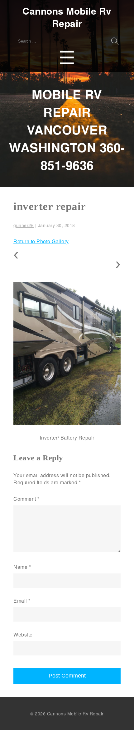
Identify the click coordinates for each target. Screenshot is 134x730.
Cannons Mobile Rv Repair (67, 17)
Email (22, 600)
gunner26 (23, 225)
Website (23, 634)
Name (22, 566)
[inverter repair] (67, 353)
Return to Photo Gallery (41, 241)
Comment (26, 498)
